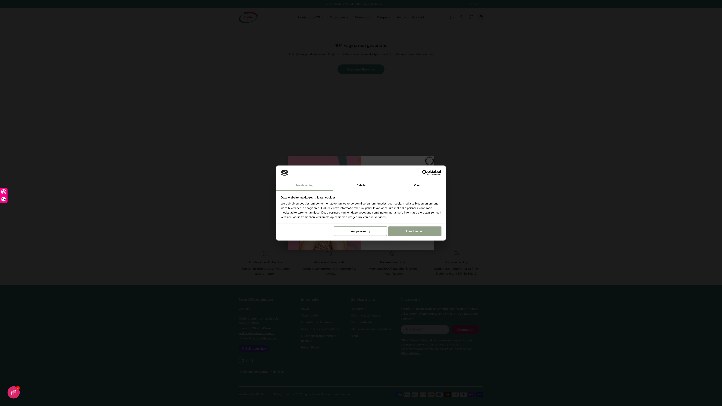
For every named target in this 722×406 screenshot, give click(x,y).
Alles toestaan (415, 231)
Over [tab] (417, 185)
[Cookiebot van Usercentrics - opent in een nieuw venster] (425, 173)
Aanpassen (358, 231)
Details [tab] (361, 185)
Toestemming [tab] (304, 185)
